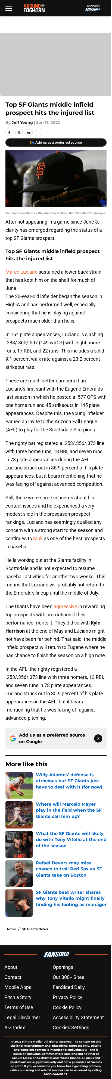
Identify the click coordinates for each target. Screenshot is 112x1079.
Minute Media (32, 1041)
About (10, 967)
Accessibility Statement (78, 1017)
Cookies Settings (71, 1027)
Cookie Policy (67, 1007)
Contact (12, 977)
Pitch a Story (18, 997)
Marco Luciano (21, 272)
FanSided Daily (69, 987)
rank (38, 538)
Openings (63, 967)
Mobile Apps (17, 987)
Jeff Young (22, 122)
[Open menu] (8, 8)
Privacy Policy (67, 997)
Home (10, 929)
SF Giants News (35, 929)
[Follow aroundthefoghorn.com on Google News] (98, 738)
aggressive (65, 606)
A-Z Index (14, 1027)
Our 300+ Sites (68, 977)
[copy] (38, 132)
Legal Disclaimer (22, 1017)
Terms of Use (18, 1007)
